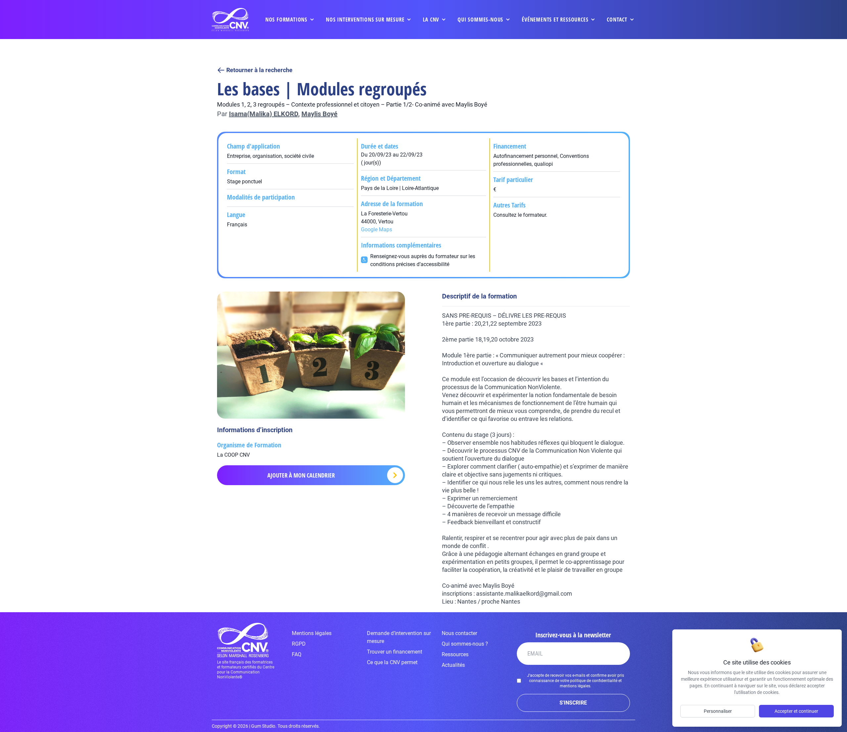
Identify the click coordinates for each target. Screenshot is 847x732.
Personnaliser (718, 711)
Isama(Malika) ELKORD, (264, 114)
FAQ (296, 654)
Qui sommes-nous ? (465, 644)
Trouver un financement (394, 652)
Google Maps (376, 229)
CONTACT (617, 19)
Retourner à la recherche (259, 70)
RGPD (299, 644)
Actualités (453, 665)
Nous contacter (459, 633)
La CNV (431, 19)
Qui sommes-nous (480, 19)
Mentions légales (312, 633)
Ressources (455, 654)
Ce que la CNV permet (392, 662)
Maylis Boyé (319, 114)
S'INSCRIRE (573, 703)
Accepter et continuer (796, 711)
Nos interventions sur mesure (365, 19)
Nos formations (286, 19)
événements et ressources (555, 19)
